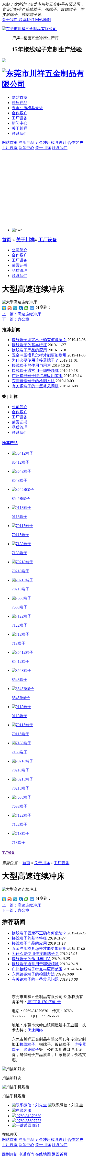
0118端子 (19, 517)
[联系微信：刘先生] (30, 1105)
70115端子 (20, 535)
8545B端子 (21, 498)
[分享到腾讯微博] (15, 308)
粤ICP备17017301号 (44, 1002)
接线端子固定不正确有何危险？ (39, 340)
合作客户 (19, 113)
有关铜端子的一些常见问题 (35, 386)
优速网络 (35, 1030)
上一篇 (21, 314)
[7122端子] (21, 616)
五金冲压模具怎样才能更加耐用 (39, 355)
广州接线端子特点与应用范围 (37, 376)
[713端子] (20, 634)
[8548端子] (21, 471)
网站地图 (43, 20)
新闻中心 (19, 123)
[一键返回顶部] (25, 1125)
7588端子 (19, 607)
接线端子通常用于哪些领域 (35, 370)
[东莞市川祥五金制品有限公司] (29, 29)
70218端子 (20, 571)
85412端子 (20, 462)
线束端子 (31, 1049)
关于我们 (10, 20)
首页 (6, 239)
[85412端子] (22, 453)
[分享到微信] (26, 308)
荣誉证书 (19, 265)
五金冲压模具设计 (27, 108)
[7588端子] (21, 598)
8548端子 (19, 480)
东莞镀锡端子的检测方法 (33, 381)
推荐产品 (10, 443)
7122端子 (19, 625)
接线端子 (27, 1044)
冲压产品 (19, 103)
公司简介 (19, 250)
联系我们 (27, 20)
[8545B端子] (23, 489)
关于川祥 (19, 128)
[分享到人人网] (21, 308)
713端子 (18, 643)
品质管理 (19, 270)
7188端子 (19, 553)
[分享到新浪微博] (10, 308)
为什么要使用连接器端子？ (35, 360)
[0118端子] (21, 507)
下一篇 (15, 319)
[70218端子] (22, 562)
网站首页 (19, 97)
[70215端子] (22, 580)
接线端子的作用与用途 (31, 365)
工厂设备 (19, 118)
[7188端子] (21, 544)
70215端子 (20, 589)
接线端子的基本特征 (29, 345)
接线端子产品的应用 (29, 350)
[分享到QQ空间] (4, 308)
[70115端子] (22, 526)
